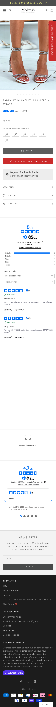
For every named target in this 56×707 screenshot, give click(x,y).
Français (44, 704)
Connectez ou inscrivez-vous (24, 176)
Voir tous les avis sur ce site (30, 248)
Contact (7, 625)
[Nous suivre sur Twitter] (28, 681)
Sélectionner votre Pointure (16, 128)
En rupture (28, 151)
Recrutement (9, 630)
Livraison (7, 595)
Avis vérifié (11, 295)
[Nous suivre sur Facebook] (21, 681)
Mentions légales (11, 635)
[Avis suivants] (51, 501)
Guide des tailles (11, 590)
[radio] (6, 134)
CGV (5, 586)
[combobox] (46, 704)
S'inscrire (28, 567)
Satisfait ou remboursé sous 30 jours (20, 621)
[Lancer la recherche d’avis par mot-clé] (53, 282)
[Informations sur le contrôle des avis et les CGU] (42, 241)
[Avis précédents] (5, 501)
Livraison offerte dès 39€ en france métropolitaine (27, 599)
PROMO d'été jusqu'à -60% (25, 2)
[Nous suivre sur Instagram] (35, 681)
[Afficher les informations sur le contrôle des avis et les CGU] (45, 482)
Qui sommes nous (12, 617)
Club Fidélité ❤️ (10, 604)
